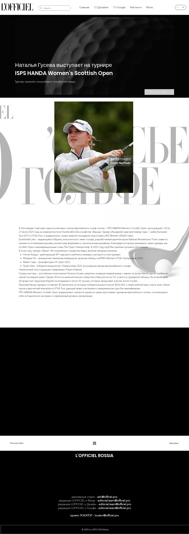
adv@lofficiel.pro (107, 496)
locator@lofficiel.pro (107, 515)
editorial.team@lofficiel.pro (114, 500)
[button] (136, 7)
